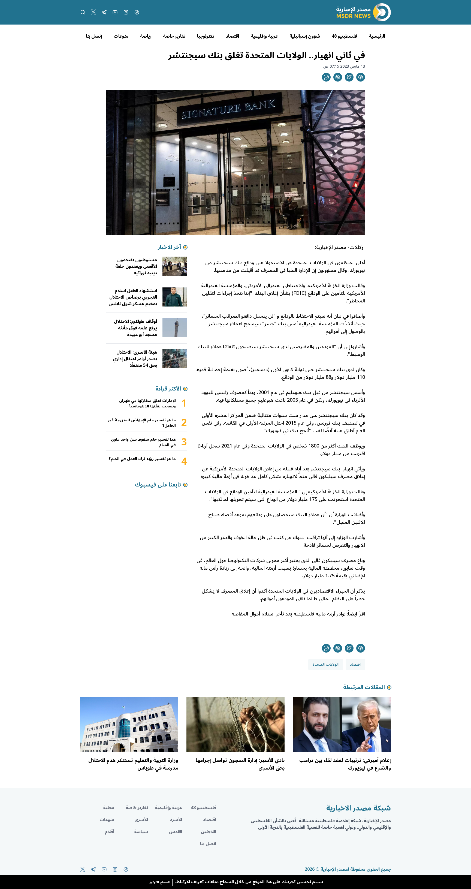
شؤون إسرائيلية (304, 36)
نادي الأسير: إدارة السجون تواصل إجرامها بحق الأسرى (240, 764)
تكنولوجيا (205, 36)
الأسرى (141, 819)
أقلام (109, 831)
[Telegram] (104, 12)
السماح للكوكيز (160, 882)
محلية (108, 807)
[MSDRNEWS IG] (126, 12)
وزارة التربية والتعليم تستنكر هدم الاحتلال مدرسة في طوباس (133, 764)
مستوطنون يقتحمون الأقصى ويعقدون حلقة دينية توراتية (136, 266)
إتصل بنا (94, 36)
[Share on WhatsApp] (337, 77)
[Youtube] (115, 12)
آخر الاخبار (169, 247)
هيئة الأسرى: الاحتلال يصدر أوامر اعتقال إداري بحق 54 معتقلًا (135, 359)
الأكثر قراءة (168, 389)
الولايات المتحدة (326, 664)
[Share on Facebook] (360, 77)
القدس (175, 831)
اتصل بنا (208, 843)
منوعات (121, 36)
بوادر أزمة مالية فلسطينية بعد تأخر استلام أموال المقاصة (288, 614)
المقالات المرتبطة (364, 687)
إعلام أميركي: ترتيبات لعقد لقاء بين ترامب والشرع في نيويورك (345, 764)
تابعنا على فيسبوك (158, 485)
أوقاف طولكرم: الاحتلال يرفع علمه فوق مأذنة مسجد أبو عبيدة (135, 328)
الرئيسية (377, 36)
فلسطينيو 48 (344, 36)
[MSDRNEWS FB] (137, 12)
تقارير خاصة (174, 36)
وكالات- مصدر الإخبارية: (340, 247)
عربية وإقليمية (264, 36)
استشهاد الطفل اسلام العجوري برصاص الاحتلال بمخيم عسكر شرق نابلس (132, 297)
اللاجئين (208, 831)
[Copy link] (326, 77)
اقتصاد (232, 36)
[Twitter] (93, 12)
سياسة (141, 831)
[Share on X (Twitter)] (349, 77)
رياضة (146, 36)
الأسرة (176, 819)
